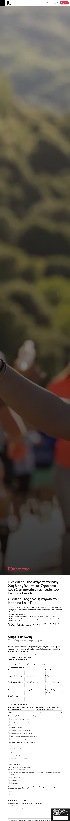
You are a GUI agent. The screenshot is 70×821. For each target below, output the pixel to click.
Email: (10, 690)
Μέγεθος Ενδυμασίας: (52, 690)
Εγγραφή (64, 3)
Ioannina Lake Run (9, 3)
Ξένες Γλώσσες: (13, 696)
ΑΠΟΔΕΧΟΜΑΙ (60, 819)
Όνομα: (10, 670)
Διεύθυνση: (30, 676)
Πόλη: (47, 676)
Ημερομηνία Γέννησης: (15, 676)
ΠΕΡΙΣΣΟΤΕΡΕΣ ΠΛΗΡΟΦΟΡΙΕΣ (60, 816)
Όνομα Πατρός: (50, 670)
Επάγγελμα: (30, 690)
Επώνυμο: (30, 670)
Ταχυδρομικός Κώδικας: (15, 682)
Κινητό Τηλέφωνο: (32, 682)
